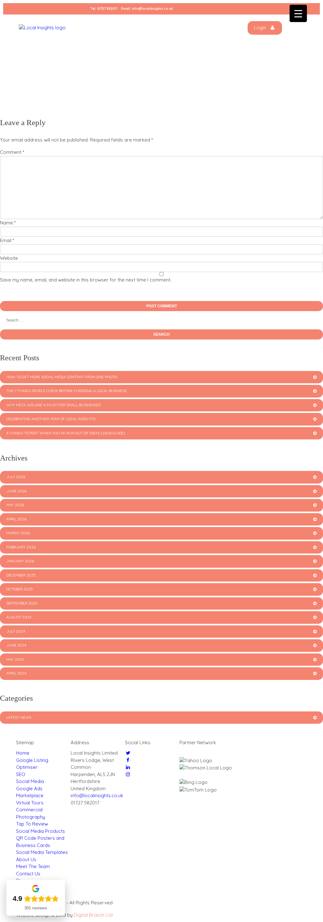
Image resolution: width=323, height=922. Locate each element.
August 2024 (18, 617)
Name (8, 223)
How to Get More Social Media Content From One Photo (61, 376)
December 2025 (21, 575)
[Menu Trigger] (298, 13)
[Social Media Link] (128, 753)
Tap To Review (32, 824)
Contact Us (28, 874)
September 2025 (22, 603)
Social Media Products (40, 831)
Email (7, 240)
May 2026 (15, 504)
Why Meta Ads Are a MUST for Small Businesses (53, 405)
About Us (26, 859)
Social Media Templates (42, 852)
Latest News (18, 717)
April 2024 (16, 673)
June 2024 (16, 645)
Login (260, 28)
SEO (20, 774)
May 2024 (15, 659)
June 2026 (16, 491)
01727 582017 (107, 9)
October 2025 (19, 589)
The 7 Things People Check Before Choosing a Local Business (66, 390)
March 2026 (18, 533)
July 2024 (15, 631)
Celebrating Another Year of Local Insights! (51, 418)
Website (9, 258)
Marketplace (30, 795)
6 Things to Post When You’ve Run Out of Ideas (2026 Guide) (65, 433)
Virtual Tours (30, 803)
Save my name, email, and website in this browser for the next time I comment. (85, 280)
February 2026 (21, 547)
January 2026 (20, 561)
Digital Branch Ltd (93, 915)
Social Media (30, 781)
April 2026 (16, 519)
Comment (12, 152)
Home (22, 753)
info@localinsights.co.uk (152, 9)
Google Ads (29, 789)
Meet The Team (33, 866)
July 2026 (15, 476)
